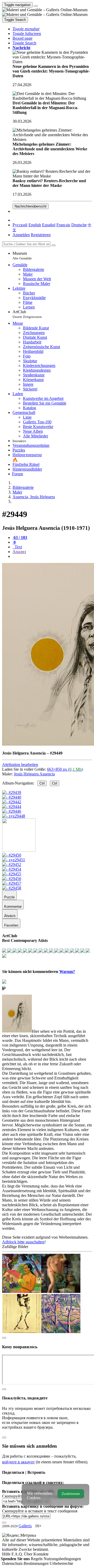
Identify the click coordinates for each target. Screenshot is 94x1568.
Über (28, 1554)
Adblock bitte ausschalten (23, 1242)
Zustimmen (71, 1494)
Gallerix (25, 1526)
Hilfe (6, 1554)
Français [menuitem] (63, 225)
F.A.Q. (17, 1554)
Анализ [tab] (19, 551)
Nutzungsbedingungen (62, 1559)
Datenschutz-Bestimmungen (26, 1563)
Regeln (37, 1559)
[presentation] (52, 556)
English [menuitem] (34, 225)
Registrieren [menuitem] (41, 235)
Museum (22, 255)
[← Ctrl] (13, 816)
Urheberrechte (61, 1563)
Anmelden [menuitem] (21, 235)
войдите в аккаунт (18, 1462)
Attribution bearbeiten (20, 764)
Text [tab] (18, 547)
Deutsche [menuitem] (79, 225)
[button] (26, 29)
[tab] (20, 537)
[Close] (53, 245)
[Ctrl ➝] (11, 855)
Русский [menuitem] (20, 225)
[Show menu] (36, 6)
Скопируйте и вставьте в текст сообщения (39, 1511)
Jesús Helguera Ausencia (34, 774)
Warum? (67, 971)
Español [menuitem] (48, 225)
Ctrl (42, 783)
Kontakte (41, 1554)
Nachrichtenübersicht (30, 206)
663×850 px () (65, 769)
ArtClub (27, 314)
